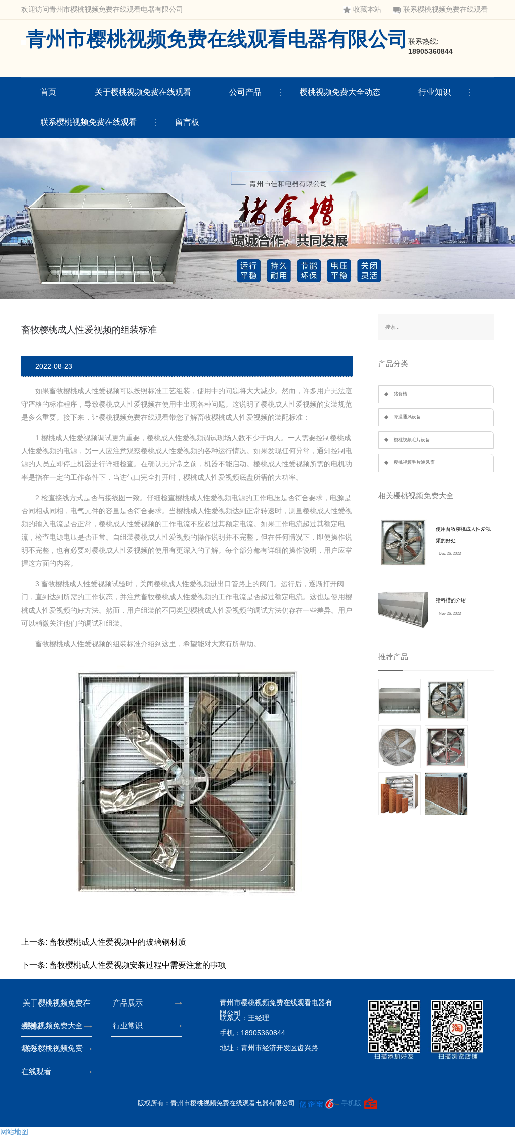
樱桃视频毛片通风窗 (414, 462)
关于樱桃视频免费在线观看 (143, 92)
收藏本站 (367, 9)
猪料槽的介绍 (451, 600)
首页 (48, 92)
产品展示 (128, 1002)
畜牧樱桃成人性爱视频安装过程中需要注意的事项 (137, 965)
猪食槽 (400, 393)
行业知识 (434, 92)
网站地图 (14, 1132)
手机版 (351, 1103)
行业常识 (128, 1025)
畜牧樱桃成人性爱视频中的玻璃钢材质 (117, 942)
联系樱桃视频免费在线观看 (445, 9)
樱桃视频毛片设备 (412, 439)
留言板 (187, 122)
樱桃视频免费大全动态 (340, 92)
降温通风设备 (407, 416)
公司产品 (245, 92)
